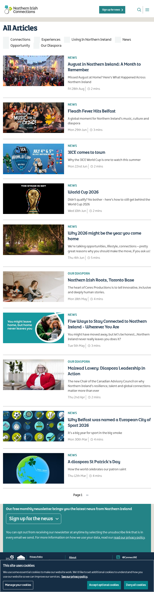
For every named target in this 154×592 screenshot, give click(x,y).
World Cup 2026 (83, 192)
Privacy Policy (36, 557)
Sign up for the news (31, 518)
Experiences (51, 40)
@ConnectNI (129, 557)
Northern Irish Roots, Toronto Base (101, 280)
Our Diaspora (51, 46)
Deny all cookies (136, 585)
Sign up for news (111, 9)
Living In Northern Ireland (91, 40)
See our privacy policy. (74, 576)
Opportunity (20, 46)
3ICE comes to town (86, 152)
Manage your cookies (18, 585)
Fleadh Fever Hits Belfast (92, 111)
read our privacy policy (129, 537)
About (72, 557)
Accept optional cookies (104, 585)
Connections (20, 40)
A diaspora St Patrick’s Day (94, 462)
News (126, 40)
